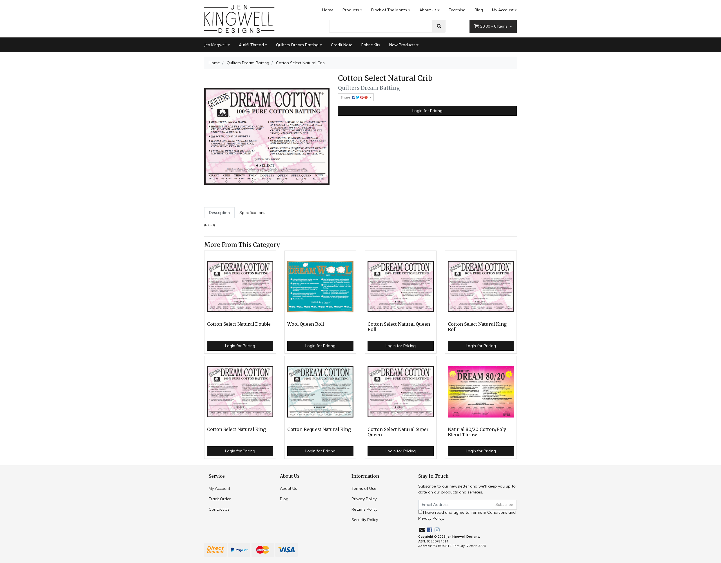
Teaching (457, 9)
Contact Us (219, 509)
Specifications (252, 212)
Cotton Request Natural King (319, 429)
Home (327, 9)
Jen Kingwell (215, 44)
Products (350, 9)
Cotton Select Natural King (236, 429)
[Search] (439, 26)
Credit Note (341, 44)
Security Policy (364, 519)
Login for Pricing (427, 110)
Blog (479, 9)
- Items (494, 26)
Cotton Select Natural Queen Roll (399, 326)
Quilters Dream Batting (297, 44)
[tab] (219, 212)
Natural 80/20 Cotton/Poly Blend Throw (477, 432)
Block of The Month (389, 9)
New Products (402, 44)
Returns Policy (364, 509)
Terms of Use (363, 488)
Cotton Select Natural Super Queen (398, 432)
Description (219, 212)
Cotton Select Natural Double (239, 324)
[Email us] (422, 529)
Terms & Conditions (489, 512)
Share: (346, 97)
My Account (502, 9)
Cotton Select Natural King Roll (477, 326)
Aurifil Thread (251, 44)
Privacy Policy (364, 498)
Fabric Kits (370, 44)
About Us (428, 9)
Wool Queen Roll (305, 324)
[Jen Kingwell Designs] (239, 18)
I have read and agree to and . (467, 515)
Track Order (220, 498)
